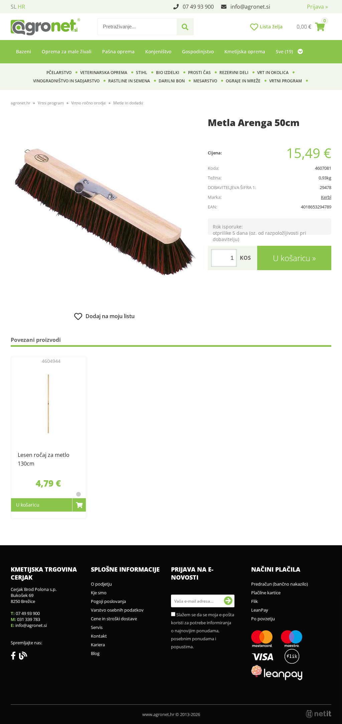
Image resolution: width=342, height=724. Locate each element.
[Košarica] (310, 26)
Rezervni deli (233, 72)
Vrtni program (285, 81)
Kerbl (326, 197)
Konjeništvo (158, 51)
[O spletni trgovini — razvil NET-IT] (318, 714)
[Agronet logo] (45, 26)
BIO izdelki (167, 72)
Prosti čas (199, 72)
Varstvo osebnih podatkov (117, 610)
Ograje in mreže (243, 81)
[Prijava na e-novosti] (228, 601)
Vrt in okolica (273, 72)
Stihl (141, 72)
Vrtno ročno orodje (88, 103)
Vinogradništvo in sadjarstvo (66, 81)
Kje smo (99, 593)
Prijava (317, 6)
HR (21, 6)
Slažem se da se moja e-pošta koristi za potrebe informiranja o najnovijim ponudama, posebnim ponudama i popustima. (202, 631)
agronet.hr (20, 103)
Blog (95, 653)
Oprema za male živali (67, 51)
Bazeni (23, 51)
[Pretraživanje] (185, 27)
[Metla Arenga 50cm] (104, 212)
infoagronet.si (250, 6)
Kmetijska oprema (244, 51)
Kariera (98, 645)
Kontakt (99, 636)
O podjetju (101, 584)
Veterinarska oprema (103, 72)
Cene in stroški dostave (114, 619)
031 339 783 (28, 619)
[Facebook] (15, 657)
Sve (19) (285, 51)
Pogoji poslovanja (108, 601)
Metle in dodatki (128, 103)
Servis (97, 627)
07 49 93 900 (198, 6)
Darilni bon (172, 81)
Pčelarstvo (58, 72)
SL (13, 6)
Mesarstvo (205, 81)
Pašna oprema (118, 51)
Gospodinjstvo (198, 51)
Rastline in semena (129, 81)
